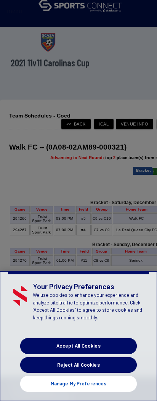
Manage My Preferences (79, 383)
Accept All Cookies (78, 346)
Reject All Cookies (78, 365)
